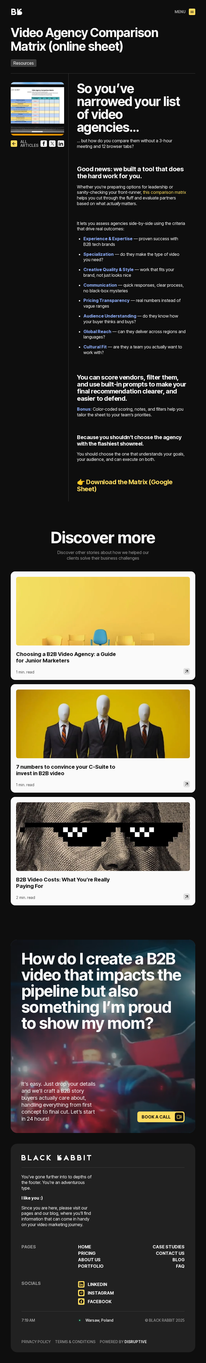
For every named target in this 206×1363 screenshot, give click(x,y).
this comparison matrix (164, 192)
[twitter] (52, 143)
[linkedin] (61, 143)
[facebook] (44, 143)
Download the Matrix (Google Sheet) (124, 485)
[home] (17, 12)
